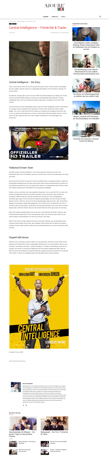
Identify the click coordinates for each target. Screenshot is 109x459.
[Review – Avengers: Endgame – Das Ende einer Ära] (45, 452)
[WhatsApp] (55, 37)
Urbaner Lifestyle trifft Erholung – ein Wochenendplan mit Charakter (86, 117)
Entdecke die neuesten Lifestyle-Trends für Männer (86, 140)
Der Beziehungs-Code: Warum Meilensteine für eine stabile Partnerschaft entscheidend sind (86, 72)
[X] (62, 37)
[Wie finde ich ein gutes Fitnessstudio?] (13, 452)
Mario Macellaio (28, 383)
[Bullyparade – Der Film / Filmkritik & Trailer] (54, 423)
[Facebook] (58, 37)
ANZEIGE (11, 438)
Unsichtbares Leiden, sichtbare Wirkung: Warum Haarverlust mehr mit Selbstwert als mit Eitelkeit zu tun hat (86, 46)
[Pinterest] (66, 37)
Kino (14, 21)
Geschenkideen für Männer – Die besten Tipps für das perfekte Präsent (22, 434)
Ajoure (10, 21)
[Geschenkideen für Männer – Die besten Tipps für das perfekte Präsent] (23, 423)
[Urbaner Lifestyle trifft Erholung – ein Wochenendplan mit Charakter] (86, 108)
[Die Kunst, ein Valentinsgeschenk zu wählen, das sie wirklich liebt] (86, 85)
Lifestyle (14, 23)
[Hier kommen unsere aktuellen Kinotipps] (45, 444)
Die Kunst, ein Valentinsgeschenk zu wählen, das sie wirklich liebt (86, 95)
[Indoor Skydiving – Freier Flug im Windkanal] (13, 444)
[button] (99, 17)
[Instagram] (26, 404)
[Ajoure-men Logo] (54, 7)
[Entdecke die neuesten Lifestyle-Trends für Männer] (86, 130)
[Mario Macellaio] (16, 394)
